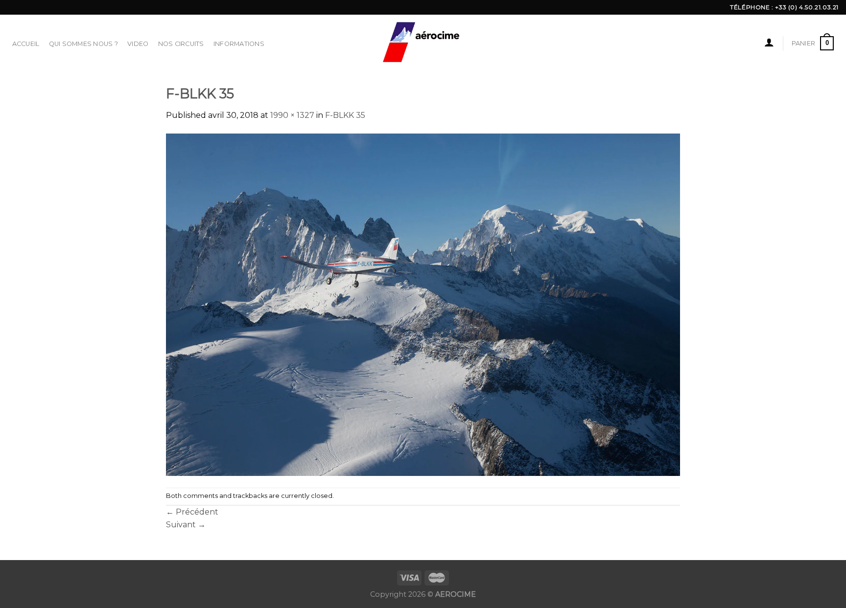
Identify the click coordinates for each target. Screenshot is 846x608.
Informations (238, 43)
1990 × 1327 (292, 115)
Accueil (26, 43)
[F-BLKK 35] (423, 304)
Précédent (192, 512)
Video (137, 43)
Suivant (186, 524)
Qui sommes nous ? (83, 43)
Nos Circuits (181, 43)
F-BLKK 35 (345, 115)
